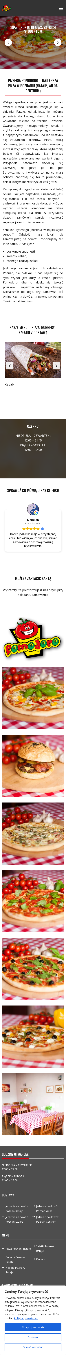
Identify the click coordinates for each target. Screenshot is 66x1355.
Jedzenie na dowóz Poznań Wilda (47, 1208)
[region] (33, 1320)
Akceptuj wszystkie (33, 1327)
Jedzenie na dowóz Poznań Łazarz (17, 1219)
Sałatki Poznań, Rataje (45, 1249)
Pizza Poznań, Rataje (18, 1248)
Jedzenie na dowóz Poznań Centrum (47, 1219)
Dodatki (40, 1259)
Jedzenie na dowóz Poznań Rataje (17, 1208)
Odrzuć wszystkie (33, 1347)
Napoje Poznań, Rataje (15, 1270)
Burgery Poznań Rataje (15, 1259)
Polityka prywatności (26, 1318)
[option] (33, 42)
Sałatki (9, 384)
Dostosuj (32, 1337)
